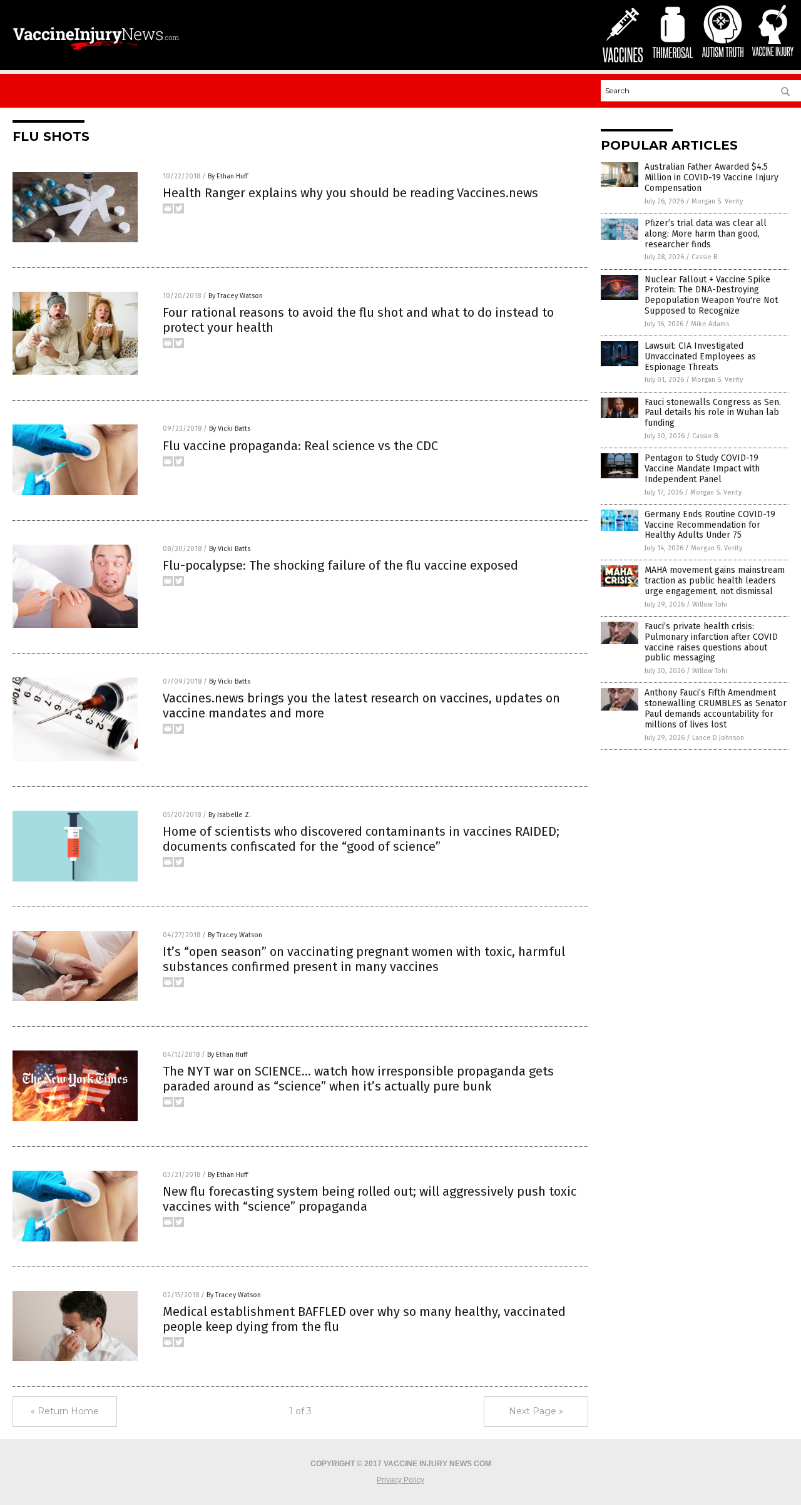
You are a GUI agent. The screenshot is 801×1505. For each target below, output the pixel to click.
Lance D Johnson (718, 738)
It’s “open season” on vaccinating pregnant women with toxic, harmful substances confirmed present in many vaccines (364, 959)
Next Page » (536, 1411)
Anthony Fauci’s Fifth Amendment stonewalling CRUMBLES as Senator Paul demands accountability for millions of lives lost (716, 708)
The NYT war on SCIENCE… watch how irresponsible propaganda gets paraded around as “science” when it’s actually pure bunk (358, 1079)
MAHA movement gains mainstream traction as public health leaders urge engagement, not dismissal (715, 581)
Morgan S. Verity (717, 201)
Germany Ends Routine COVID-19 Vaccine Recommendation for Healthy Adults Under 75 (710, 525)
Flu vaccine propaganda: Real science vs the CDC (300, 445)
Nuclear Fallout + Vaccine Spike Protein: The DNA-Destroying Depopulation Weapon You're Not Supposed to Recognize (711, 295)
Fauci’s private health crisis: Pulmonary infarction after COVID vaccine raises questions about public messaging (711, 642)
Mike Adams (710, 324)
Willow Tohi (709, 604)
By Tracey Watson (235, 296)
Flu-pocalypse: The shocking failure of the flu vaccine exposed (340, 565)
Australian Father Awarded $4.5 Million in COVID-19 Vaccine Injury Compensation (711, 177)
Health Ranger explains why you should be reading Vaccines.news (350, 192)
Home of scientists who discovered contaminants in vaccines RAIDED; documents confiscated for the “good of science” (361, 839)
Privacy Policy (400, 1480)
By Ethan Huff (228, 176)
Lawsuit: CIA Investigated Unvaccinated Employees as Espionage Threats (700, 356)
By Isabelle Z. (229, 815)
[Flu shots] (96, 51)
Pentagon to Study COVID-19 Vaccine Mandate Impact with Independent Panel (702, 469)
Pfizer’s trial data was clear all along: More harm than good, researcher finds (706, 234)
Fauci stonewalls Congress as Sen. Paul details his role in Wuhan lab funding (713, 413)
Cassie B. (705, 257)
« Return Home (65, 1411)
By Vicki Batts (229, 428)
